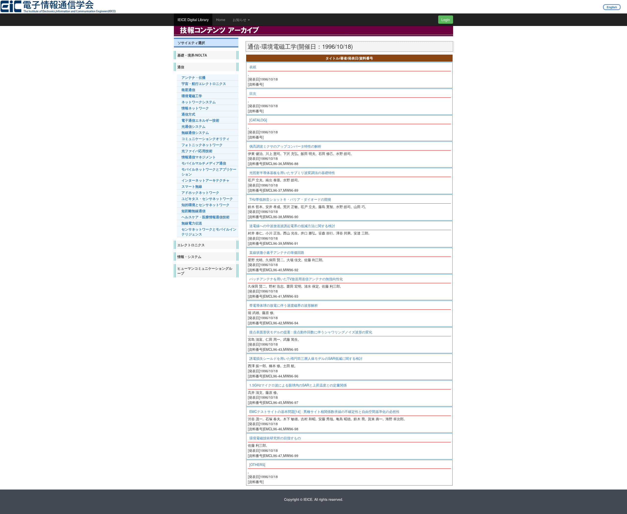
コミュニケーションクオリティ (205, 138)
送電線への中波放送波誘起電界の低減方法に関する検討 (292, 225)
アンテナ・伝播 (193, 77)
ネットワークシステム (198, 101)
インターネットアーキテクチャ (205, 180)
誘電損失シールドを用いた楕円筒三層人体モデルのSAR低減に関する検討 (305, 358)
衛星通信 (188, 89)
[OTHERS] (257, 464)
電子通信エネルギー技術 (200, 120)
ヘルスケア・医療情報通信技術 (205, 216)
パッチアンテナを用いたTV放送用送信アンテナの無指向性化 (296, 278)
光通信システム (193, 126)
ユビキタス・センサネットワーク (207, 198)
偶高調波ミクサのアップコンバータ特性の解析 (285, 146)
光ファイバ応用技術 (196, 150)
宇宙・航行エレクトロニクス (203, 83)
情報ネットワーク (195, 107)
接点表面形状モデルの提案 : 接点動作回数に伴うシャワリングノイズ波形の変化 (310, 331)
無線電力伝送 (191, 223)
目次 (252, 93)
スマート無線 (191, 186)
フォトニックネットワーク (202, 144)
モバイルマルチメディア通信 (203, 163)
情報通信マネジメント (198, 156)
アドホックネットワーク (200, 192)
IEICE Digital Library (193, 19)
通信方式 (188, 114)
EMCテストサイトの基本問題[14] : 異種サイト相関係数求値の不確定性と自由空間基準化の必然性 (324, 411)
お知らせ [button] (240, 19)
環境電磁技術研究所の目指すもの (275, 437)
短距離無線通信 (193, 210)
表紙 (252, 66)
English (612, 7)
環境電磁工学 (191, 95)
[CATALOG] (258, 119)
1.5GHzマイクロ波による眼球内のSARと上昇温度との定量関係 (298, 385)
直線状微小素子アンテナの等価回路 (276, 252)
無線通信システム (195, 132)
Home (220, 19)
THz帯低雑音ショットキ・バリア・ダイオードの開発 (290, 199)
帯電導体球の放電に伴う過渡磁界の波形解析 (283, 305)
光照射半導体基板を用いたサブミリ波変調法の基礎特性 (292, 172)
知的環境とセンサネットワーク (205, 204)
